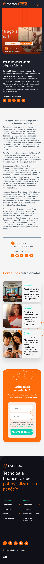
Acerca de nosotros (31, 514)
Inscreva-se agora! (20, 432)
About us (6, 514)
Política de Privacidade (23, 426)
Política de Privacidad (27, 519)
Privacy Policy (8, 518)
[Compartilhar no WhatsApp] (18, 100)
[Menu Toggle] (39, 4)
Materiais (7, 509)
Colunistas (7, 505)
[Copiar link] (23, 100)
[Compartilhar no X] (14, 100)
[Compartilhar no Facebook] (9, 100)
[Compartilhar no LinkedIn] (4, 100)
